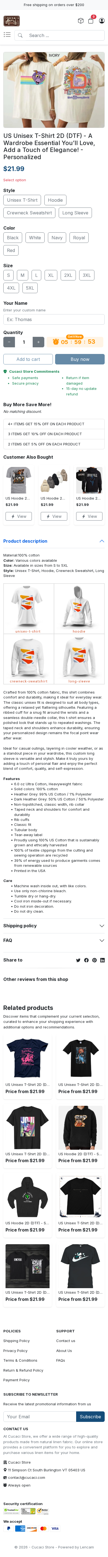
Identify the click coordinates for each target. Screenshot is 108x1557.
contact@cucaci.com (26, 1477)
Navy (57, 237)
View (21, 516)
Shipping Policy (16, 1340)
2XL (68, 275)
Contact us (65, 1340)
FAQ (7, 940)
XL (51, 275)
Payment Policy (16, 1380)
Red (11, 250)
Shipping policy (20, 925)
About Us (64, 1350)
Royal (79, 237)
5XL (30, 288)
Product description (25, 541)
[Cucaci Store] (11, 21)
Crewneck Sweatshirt (29, 213)
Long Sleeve (75, 213)
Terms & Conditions (20, 1360)
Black (13, 237)
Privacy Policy (15, 1350)
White (35, 237)
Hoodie (55, 200)
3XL (87, 275)
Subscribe (90, 1416)
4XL (11, 288)
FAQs (60, 1360)
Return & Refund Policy (23, 1370)
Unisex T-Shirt (22, 200)
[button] (8, 35)
